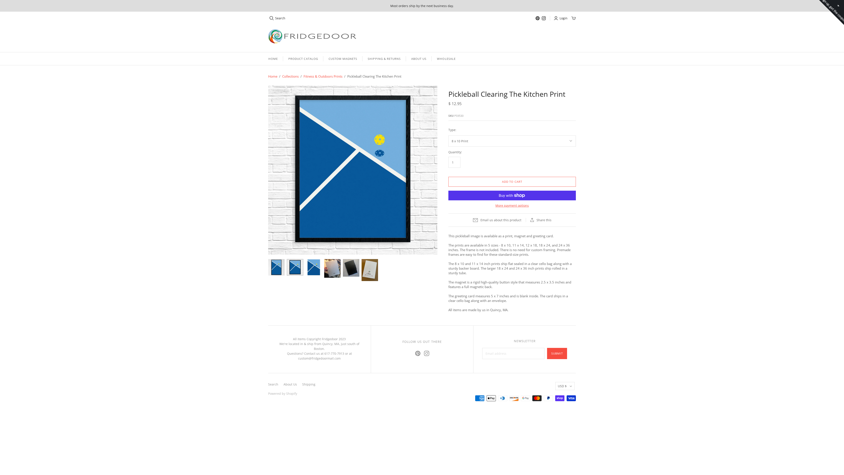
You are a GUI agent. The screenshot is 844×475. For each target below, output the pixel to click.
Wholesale (446, 59)
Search (280, 18)
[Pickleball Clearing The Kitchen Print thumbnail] (276, 267)
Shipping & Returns (384, 59)
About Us (418, 59)
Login (564, 18)
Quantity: (455, 152)
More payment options (512, 205)
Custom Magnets (343, 59)
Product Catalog (303, 59)
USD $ (562, 386)
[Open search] (271, 18)
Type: (452, 130)
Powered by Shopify (282, 393)
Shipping (308, 384)
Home (273, 59)
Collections (290, 76)
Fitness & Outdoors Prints (323, 76)
